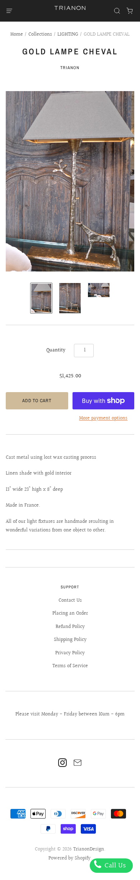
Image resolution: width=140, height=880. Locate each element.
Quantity (55, 350)
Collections (40, 35)
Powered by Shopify (69, 858)
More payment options (103, 418)
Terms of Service (70, 666)
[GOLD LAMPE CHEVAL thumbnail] (41, 298)
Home (16, 35)
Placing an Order (70, 614)
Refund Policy (70, 627)
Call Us (114, 865)
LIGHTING (67, 35)
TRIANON (69, 68)
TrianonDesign (88, 849)
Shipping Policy (70, 640)
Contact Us (70, 601)
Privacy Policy (70, 653)
